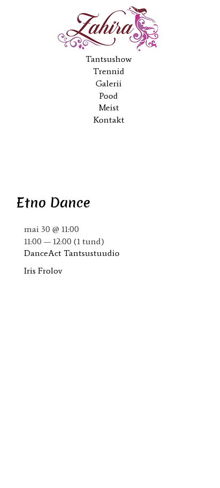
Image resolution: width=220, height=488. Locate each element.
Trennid (108, 71)
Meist (109, 107)
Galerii (109, 83)
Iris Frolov (43, 271)
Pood (108, 96)
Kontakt (108, 120)
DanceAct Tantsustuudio (72, 253)
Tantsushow (108, 59)
